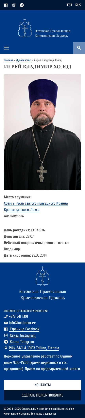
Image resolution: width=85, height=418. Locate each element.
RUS (78, 5)
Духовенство (23, 60)
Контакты (42, 385)
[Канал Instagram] (14, 5)
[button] (6, 47)
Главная (8, 60)
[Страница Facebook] (6, 5)
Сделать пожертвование (42, 395)
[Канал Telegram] (22, 5)
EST (69, 5)
